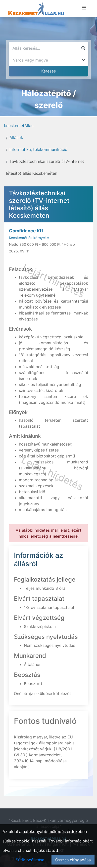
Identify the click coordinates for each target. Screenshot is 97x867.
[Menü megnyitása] (84, 7)
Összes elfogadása (73, 859)
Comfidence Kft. (27, 230)
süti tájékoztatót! (42, 850)
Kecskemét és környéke (29, 238)
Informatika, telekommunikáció (38, 149)
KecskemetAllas (18, 125)
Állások (16, 137)
